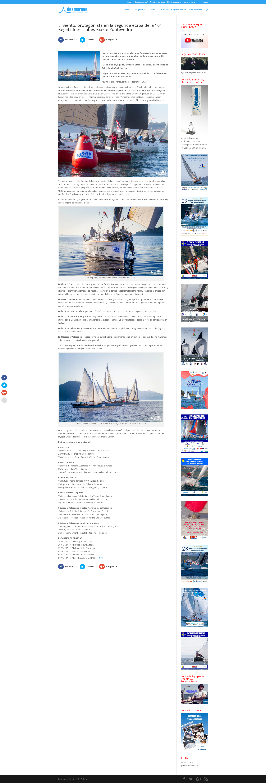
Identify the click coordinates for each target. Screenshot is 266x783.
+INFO (100, 558)
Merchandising (189, 2)
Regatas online (178, 10)
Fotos (152, 10)
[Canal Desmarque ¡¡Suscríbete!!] (194, 46)
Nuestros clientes (174, 2)
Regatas (139, 10)
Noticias (127, 10)
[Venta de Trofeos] (194, 751)
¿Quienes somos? (141, 2)
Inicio (129, 2)
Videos (164, 10)
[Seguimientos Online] (194, 69)
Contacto (204, 2)
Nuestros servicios (157, 2)
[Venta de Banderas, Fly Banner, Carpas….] (194, 134)
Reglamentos (195, 10)
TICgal (84, 779)
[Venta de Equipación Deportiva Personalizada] (194, 703)
